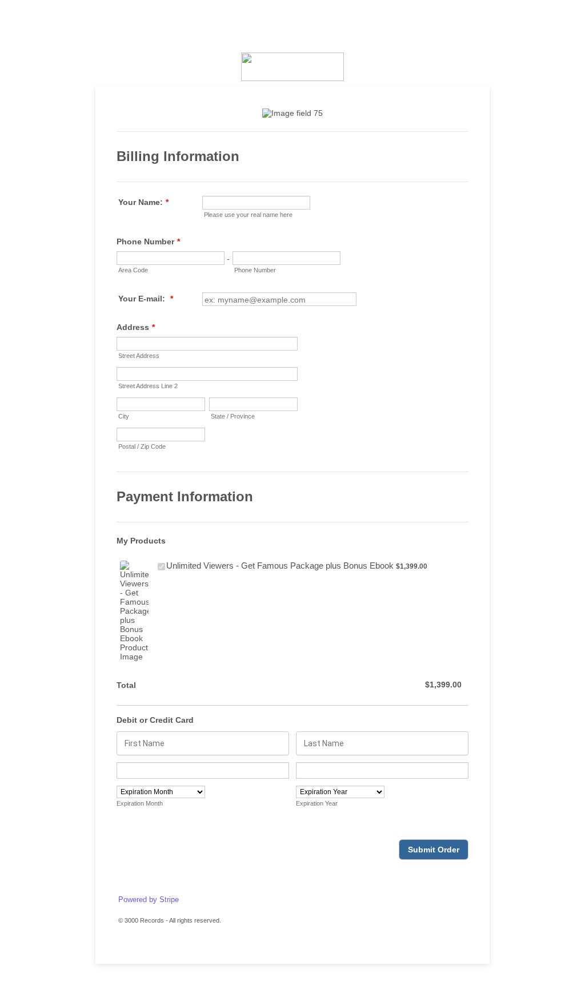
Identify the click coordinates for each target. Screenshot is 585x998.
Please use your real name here (248, 214)
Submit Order (433, 849)
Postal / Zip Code (142, 446)
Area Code (133, 270)
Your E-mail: (145, 298)
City (123, 416)
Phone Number (148, 241)
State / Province (233, 416)
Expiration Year (317, 803)
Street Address (138, 355)
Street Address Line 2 (148, 386)
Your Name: (143, 202)
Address (136, 327)
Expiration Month (140, 803)
